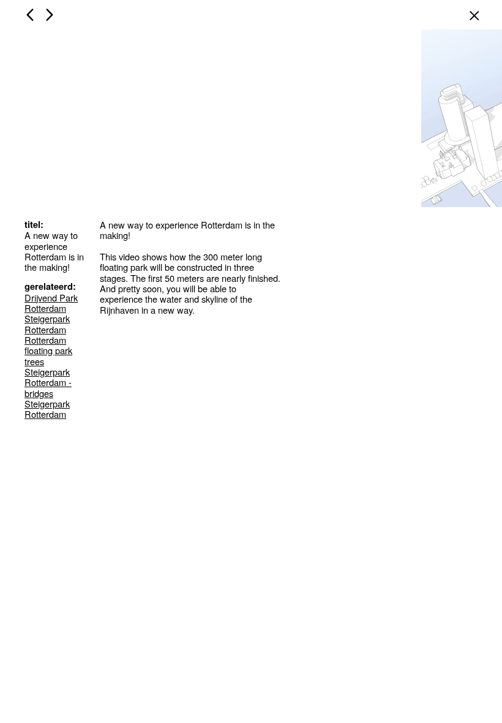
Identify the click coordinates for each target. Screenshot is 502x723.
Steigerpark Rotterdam (47, 323)
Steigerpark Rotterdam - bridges (48, 382)
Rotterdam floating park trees (48, 350)
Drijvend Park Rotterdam (51, 302)
